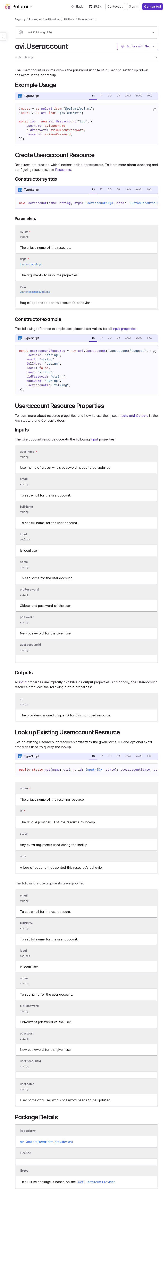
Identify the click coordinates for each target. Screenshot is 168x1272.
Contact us (115, 6)
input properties (124, 329)
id (21, 699)
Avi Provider (52, 19)
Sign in (133, 6)
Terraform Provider (96, 1182)
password (27, 617)
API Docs (69, 19)
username (27, 451)
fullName (26, 506)
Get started (152, 6)
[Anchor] (71, 45)
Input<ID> (93, 769)
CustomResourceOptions (35, 291)
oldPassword (29, 589)
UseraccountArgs (99, 203)
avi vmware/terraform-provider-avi (46, 1142)
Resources (63, 170)
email (24, 479)
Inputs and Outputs (133, 416)
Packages (35, 19)
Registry (20, 19)
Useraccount (86, 19)
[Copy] (154, 109)
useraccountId (30, 645)
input (94, 439)
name (24, 562)
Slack (79, 6)
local (23, 534)
